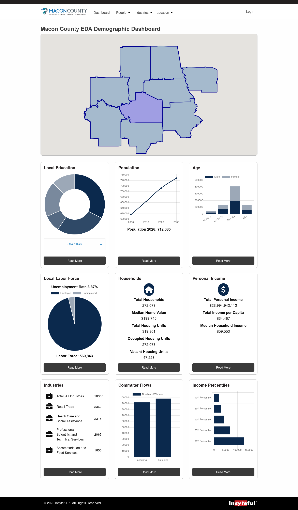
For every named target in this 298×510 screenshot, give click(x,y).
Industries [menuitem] (142, 12)
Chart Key (75, 244)
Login (250, 11)
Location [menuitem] (163, 12)
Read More (75, 260)
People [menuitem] (121, 12)
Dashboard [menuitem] (102, 12)
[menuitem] (64, 11)
